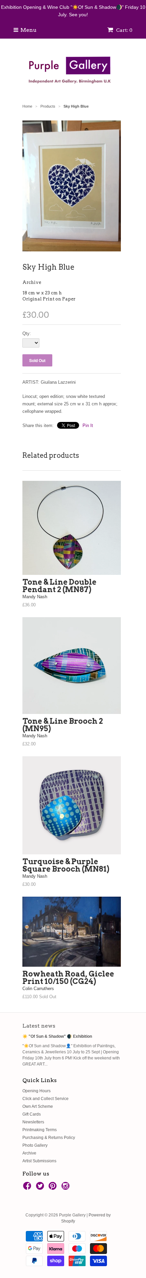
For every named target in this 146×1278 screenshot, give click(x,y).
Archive (31, 282)
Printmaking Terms (39, 1129)
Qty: (26, 333)
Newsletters (33, 1122)
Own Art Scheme (37, 1106)
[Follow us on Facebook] (28, 1188)
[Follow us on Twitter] (41, 1188)
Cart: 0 (123, 30)
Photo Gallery (35, 1145)
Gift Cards (31, 1114)
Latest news (38, 1026)
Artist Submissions (39, 1161)
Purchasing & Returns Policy (48, 1137)
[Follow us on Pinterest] (54, 1188)
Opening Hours (36, 1091)
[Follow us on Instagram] (66, 1188)
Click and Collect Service (45, 1098)
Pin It (88, 425)
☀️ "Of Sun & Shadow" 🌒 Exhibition (57, 1036)
